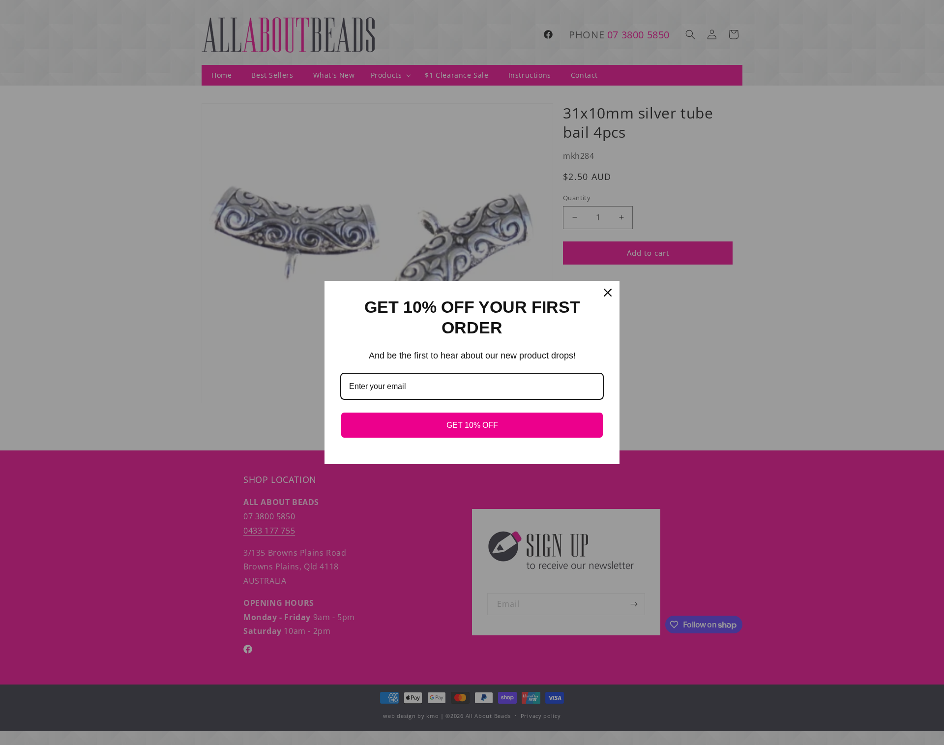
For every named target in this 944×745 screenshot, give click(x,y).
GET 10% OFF (472, 425)
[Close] (608, 292)
